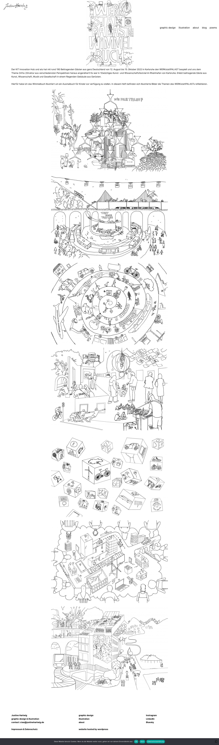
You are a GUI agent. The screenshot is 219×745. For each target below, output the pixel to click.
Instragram (151, 715)
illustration (184, 27)
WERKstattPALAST (169, 69)
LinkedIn (150, 719)
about (196, 27)
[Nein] (216, 741)
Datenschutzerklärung (155, 741)
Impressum (16, 729)
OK (136, 741)
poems (213, 27)
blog (204, 27)
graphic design (168, 27)
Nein (142, 741)
